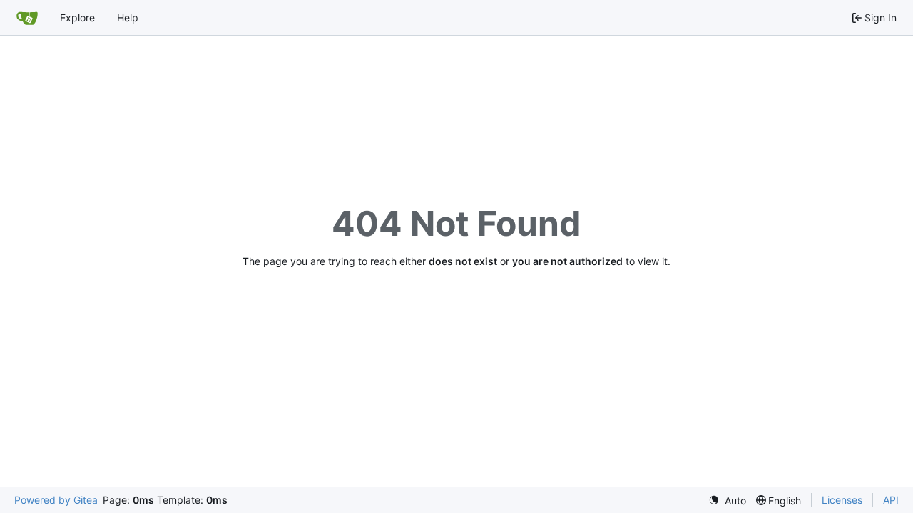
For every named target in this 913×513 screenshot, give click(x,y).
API (891, 500)
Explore (77, 17)
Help (127, 17)
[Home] (27, 18)
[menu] (727, 500)
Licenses (842, 500)
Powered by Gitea (56, 500)
